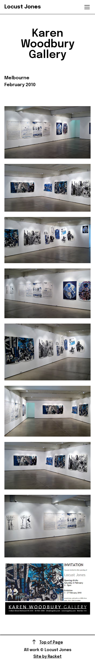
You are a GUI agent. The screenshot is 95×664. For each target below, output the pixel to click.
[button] (86, 7)
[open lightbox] (47, 132)
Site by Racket (47, 657)
